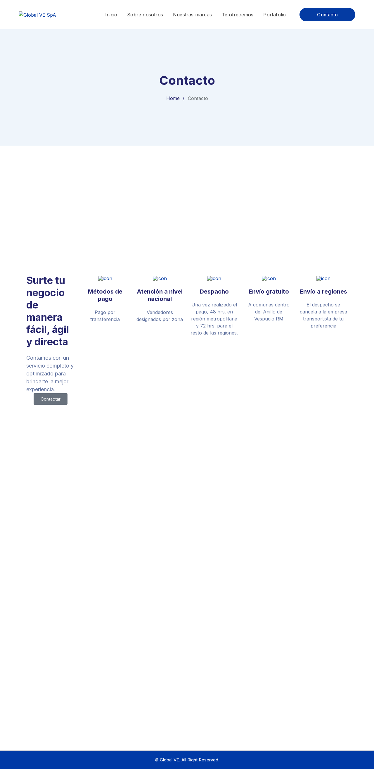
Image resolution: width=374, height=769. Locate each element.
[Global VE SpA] (37, 14)
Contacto (327, 15)
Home (173, 98)
